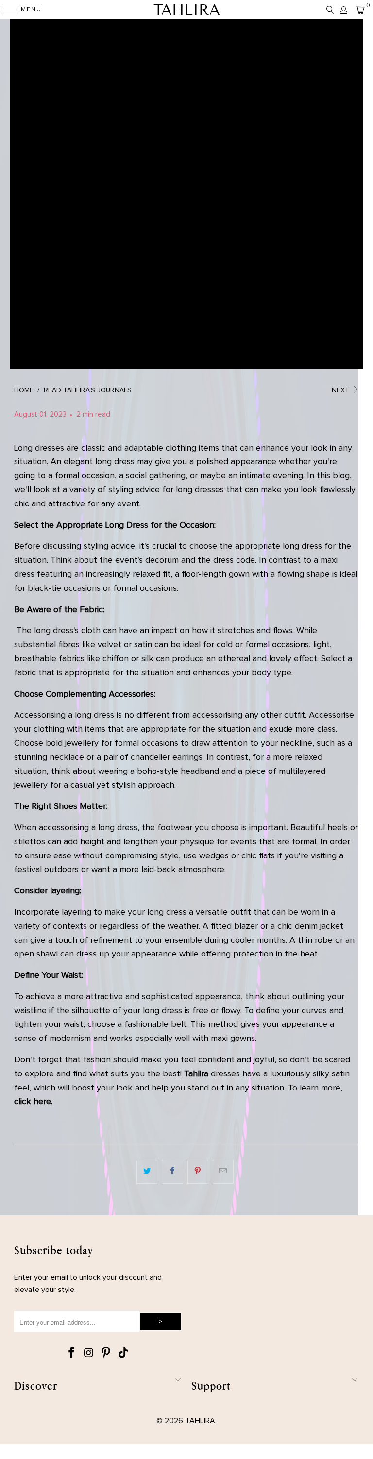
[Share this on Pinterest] (197, 1172)
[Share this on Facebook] (172, 1172)
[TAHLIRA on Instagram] (89, 1353)
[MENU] (5, 9)
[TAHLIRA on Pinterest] (106, 1353)
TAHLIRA (186, 9)
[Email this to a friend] (223, 1172)
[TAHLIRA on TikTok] (123, 1353)
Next (341, 390)
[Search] (330, 9)
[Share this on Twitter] (146, 1172)
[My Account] (343, 10)
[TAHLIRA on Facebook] (71, 1353)
